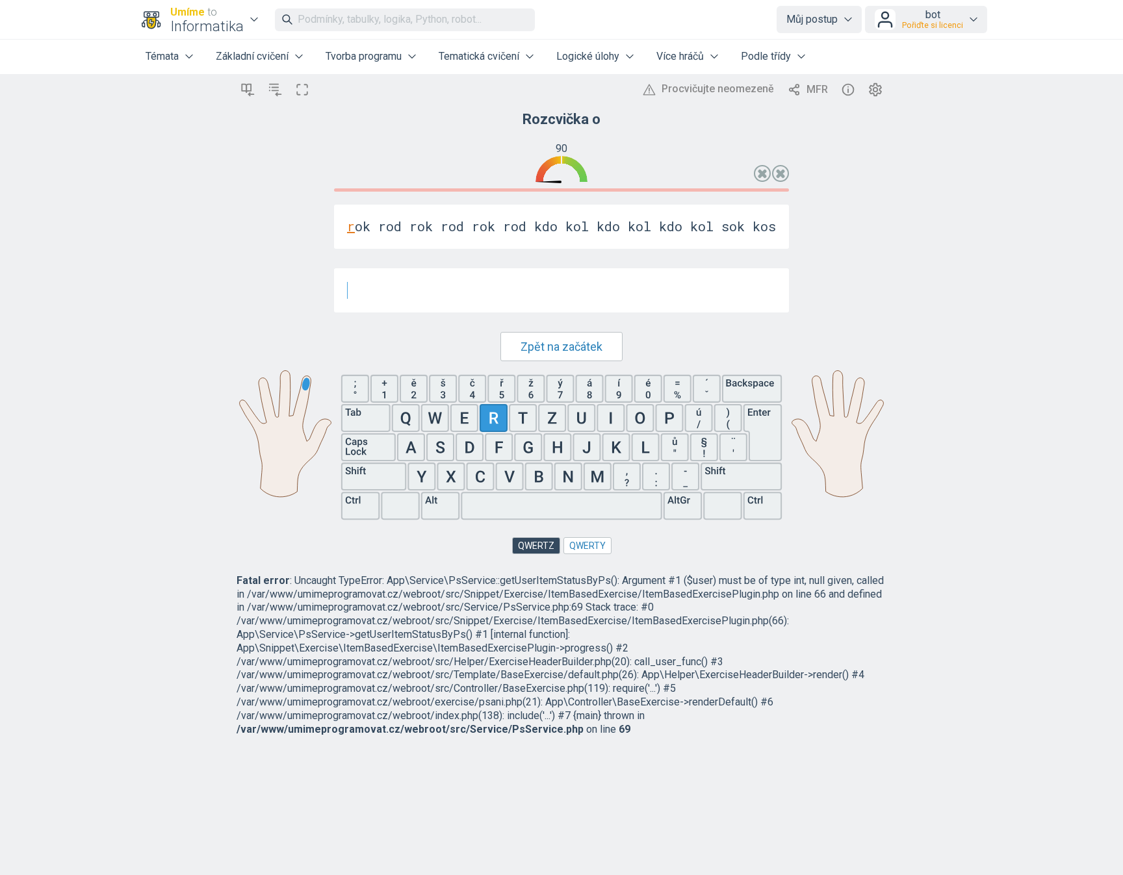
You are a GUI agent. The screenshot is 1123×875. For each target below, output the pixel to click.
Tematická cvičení (479, 56)
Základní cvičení (252, 56)
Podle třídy (766, 56)
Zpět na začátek (561, 346)
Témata (162, 56)
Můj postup (812, 19)
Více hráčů (680, 56)
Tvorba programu (364, 56)
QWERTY (587, 545)
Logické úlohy (587, 56)
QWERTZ (536, 545)
